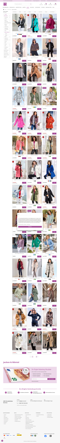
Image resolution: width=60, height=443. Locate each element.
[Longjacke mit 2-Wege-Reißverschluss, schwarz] (50, 59)
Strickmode (6, 47)
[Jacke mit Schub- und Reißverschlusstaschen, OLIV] (35, 303)
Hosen (5, 30)
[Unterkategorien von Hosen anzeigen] (9, 30)
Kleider (6, 36)
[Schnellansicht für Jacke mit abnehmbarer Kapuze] (54, 158)
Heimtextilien (6, 421)
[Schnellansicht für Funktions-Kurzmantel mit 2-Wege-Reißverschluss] (24, 281)
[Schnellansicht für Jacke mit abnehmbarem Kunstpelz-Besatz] (24, 329)
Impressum (27, 417)
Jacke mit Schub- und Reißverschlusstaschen (34, 302)
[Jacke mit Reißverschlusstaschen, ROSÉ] (50, 254)
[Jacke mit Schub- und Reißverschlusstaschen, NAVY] (33, 303)
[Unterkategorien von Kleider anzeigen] (9, 36)
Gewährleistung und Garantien (30, 421)
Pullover (6, 41)
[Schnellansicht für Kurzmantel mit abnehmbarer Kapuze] (39, 281)
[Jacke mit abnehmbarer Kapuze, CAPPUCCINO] (49, 156)
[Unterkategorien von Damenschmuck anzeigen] (9, 50)
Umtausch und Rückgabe (18, 417)
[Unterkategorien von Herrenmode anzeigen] (9, 52)
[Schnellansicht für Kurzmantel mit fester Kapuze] (54, 329)
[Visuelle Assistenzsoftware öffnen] (50, 436)
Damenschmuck (6, 50)
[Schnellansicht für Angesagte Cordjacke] (24, 306)
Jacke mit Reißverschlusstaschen (49, 33)
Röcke (5, 42)
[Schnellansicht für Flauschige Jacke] (54, 84)
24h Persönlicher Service (28, 0)
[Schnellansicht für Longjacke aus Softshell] (24, 133)
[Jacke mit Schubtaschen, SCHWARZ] (50, 181)
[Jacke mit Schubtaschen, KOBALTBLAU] (49, 181)
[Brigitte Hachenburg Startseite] (5, 4)
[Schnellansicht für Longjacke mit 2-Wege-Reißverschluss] (54, 61)
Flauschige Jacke (49, 82)
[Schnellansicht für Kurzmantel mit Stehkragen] (54, 353)
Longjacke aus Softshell (19, 130)
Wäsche (6, 48)
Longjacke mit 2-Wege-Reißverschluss (49, 57)
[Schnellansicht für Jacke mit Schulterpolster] (39, 109)
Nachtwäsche (6, 39)
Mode (6, 14)
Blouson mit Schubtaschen (34, 57)
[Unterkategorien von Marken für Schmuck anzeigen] (9, 57)
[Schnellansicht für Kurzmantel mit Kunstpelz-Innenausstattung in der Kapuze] (24, 353)
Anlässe (6, 18)
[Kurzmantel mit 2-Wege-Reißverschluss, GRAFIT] (33, 205)
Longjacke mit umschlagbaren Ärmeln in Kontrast (19, 179)
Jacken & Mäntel (7, 32)
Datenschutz (27, 418)
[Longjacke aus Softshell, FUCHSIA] (18, 131)
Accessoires (6, 17)
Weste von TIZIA (49, 302)
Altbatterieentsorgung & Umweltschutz (29, 423)
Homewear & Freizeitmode (6, 29)
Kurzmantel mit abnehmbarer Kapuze (34, 278)
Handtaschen (6, 26)
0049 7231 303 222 (23, 403)
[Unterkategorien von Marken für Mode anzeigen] (9, 55)
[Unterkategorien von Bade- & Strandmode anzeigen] (9, 21)
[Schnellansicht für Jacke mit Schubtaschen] (54, 183)
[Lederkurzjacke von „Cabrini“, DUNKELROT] (18, 34)
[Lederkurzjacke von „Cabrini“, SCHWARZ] (21, 34)
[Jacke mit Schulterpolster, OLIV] (34, 107)
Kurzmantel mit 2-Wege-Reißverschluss (34, 204)
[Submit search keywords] (30, 4)
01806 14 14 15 (22, 401)
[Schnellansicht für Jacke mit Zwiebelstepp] (24, 207)
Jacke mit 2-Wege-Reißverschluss (34, 33)
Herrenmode (5, 51)
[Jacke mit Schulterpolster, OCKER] (33, 107)
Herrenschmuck (6, 53)
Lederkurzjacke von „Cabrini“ (19, 33)
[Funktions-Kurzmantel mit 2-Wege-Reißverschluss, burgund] (18, 279)
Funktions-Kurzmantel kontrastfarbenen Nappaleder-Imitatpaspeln (49, 278)
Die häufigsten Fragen (48, 400)
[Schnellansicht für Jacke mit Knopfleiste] (39, 353)
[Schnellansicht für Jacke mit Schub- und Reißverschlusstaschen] (39, 306)
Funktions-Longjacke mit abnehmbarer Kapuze (34, 130)
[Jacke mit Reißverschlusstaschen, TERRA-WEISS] (50, 230)
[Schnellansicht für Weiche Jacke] (24, 232)
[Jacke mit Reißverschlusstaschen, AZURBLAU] (33, 254)
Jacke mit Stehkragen (34, 327)
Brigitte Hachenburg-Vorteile (19, 414)
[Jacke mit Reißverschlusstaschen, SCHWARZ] (35, 181)
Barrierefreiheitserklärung (29, 427)
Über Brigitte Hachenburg (40, 414)
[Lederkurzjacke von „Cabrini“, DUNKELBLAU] (17, 34)
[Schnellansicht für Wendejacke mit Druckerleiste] (54, 109)
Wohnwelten (5, 417)
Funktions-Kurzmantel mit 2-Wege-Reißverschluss (19, 278)
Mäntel (6, 35)
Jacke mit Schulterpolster (34, 155)
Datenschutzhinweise (35, 381)
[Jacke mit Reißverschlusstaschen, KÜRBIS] (33, 230)
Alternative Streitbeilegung (29, 424)
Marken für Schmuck (5, 57)
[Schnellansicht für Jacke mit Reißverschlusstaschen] (54, 36)
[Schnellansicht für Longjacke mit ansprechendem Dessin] (54, 207)
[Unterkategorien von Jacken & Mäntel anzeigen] (9, 32)
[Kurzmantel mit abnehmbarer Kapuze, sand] (33, 279)
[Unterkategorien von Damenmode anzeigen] (9, 16)
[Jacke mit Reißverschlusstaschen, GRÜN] (35, 254)
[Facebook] (45, 436)
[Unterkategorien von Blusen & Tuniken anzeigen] (9, 25)
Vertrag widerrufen (28, 414)
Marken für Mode (6, 54)
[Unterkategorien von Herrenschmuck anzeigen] (9, 53)
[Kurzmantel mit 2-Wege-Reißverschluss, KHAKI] (35, 205)
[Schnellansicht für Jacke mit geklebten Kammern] (24, 84)
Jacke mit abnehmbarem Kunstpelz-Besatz (19, 327)
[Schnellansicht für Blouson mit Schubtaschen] (39, 61)
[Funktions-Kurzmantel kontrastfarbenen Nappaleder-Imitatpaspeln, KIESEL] (49, 279)
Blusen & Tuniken (6, 25)
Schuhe (6, 44)
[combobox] (23, 4)
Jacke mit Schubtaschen (49, 179)
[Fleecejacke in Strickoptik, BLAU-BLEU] (18, 59)
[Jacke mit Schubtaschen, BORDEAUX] (48, 181)
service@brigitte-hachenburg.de (37, 400)
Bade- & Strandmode (6, 21)
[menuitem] (5, 7)
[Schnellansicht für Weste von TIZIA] (54, 306)
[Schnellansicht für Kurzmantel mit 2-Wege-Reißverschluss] (39, 207)
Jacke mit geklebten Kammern (19, 82)
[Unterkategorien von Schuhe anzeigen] (9, 44)
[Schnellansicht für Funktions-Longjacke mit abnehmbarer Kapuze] (39, 133)
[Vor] (38, 357)
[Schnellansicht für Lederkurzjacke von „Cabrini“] (24, 36)
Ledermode (6, 38)
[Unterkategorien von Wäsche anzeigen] (9, 49)
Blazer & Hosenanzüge (8, 22)
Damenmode (5, 15)
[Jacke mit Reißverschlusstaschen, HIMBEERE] (18, 156)
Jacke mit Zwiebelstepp (19, 204)
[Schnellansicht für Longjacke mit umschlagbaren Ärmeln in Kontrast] (24, 183)
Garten (5, 423)
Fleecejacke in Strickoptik (19, 57)
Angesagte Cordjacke (19, 302)
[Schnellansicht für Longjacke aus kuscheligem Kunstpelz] (24, 109)
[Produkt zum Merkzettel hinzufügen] (25, 15)
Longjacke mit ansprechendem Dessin (49, 204)
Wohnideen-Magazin (50, 417)
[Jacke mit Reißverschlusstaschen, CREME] (49, 34)
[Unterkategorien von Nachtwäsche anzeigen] (9, 40)
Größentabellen (49, 414)
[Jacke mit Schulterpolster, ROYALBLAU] (35, 107)
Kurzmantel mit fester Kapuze (50, 327)
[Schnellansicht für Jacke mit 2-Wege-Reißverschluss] (39, 36)
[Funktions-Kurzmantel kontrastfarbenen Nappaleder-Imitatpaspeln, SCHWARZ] (50, 279)
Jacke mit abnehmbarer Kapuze (49, 155)
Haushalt (5, 422)
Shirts (5, 45)
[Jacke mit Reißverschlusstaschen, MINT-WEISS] (49, 230)
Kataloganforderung (17, 421)
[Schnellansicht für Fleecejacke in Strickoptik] (24, 61)
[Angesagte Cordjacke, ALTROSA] (18, 303)
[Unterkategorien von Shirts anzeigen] (9, 46)
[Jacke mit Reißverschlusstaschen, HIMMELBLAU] (49, 254)
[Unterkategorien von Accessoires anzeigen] (9, 17)
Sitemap (5, 414)
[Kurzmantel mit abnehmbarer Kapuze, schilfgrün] (35, 279)
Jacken (6, 33)
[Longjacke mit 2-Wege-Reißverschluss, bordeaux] (49, 59)
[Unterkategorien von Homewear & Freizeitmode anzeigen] (9, 29)
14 (36, 356)
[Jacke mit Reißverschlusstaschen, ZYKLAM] (50, 34)
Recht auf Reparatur (28, 428)
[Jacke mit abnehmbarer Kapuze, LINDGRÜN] (50, 156)
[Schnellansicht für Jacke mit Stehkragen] (39, 329)
